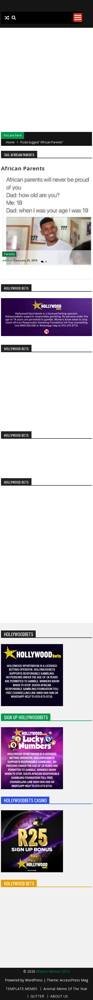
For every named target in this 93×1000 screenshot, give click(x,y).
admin (7, 260)
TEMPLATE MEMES (21, 989)
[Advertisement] (46, 76)
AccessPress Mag (74, 980)
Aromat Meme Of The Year (65, 989)
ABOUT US (59, 996)
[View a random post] (7, 18)
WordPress (34, 980)
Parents (9, 254)
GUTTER (37, 996)
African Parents (23, 168)
